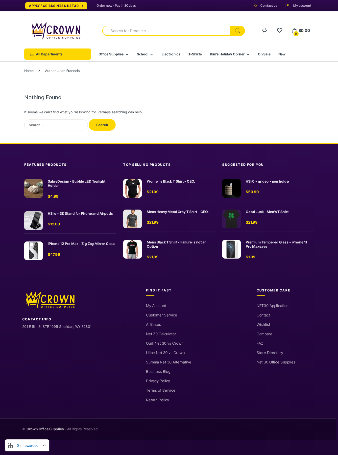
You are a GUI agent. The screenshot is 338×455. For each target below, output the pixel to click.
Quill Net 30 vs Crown (165, 343)
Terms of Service (160, 390)
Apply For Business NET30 (54, 6)
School (142, 54)
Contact (263, 315)
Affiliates (153, 324)
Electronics (171, 54)
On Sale (264, 54)
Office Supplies (111, 54)
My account (302, 5)
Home (28, 71)
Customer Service (161, 315)
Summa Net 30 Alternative (168, 362)
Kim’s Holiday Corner (227, 54)
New (282, 54)
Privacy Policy (158, 381)
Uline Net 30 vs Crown (165, 353)
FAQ (260, 343)
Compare (264, 334)
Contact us (268, 5)
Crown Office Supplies (45, 429)
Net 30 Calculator (161, 334)
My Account (156, 306)
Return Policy (157, 400)
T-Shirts (195, 54)
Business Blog (158, 371)
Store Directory (270, 353)
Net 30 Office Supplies (276, 362)
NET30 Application (273, 306)
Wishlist (263, 324)
